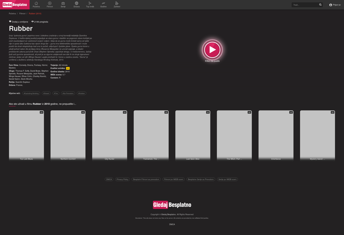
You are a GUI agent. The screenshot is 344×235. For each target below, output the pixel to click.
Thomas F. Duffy (22, 70)
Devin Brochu (26, 78)
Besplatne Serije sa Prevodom (201, 179)
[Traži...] (320, 5)
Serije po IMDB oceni (227, 179)
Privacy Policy (122, 179)
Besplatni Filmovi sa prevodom (146, 179)
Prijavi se (336, 4)
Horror (44, 65)
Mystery (12, 67)
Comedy (22, 65)
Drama (30, 65)
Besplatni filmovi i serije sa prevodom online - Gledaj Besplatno (15, 4)
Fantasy (37, 65)
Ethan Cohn (27, 76)
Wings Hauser (15, 76)
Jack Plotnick (38, 73)
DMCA (109, 179)
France (19, 85)
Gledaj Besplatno (168, 214)
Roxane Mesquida (24, 73)
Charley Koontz (39, 76)
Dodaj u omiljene (19, 21)
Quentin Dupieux (23, 82)
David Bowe (35, 70)
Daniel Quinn (14, 78)
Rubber (21, 28)
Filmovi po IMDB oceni (173, 179)
